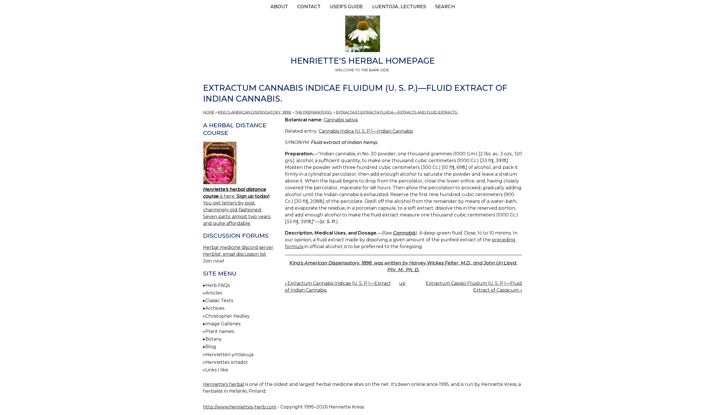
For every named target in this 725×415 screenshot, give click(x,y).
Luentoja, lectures (399, 6)
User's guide (346, 6)
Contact (309, 6)
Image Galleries (222, 323)
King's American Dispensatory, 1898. (255, 112)
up (402, 283)
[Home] (362, 35)
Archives (214, 308)
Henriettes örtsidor (226, 362)
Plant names (219, 331)
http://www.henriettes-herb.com (239, 407)
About (279, 6)
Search (445, 6)
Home (208, 112)
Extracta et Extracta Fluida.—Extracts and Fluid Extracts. (397, 112)
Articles (213, 293)
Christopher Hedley (227, 316)
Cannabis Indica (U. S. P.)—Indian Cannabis (366, 131)
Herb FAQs (217, 285)
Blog (210, 346)
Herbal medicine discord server (238, 247)
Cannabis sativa (341, 119)
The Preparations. (313, 112)
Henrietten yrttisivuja (229, 354)
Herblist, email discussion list (234, 254)
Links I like (216, 370)
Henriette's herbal (223, 384)
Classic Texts (219, 300)
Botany (213, 339)
